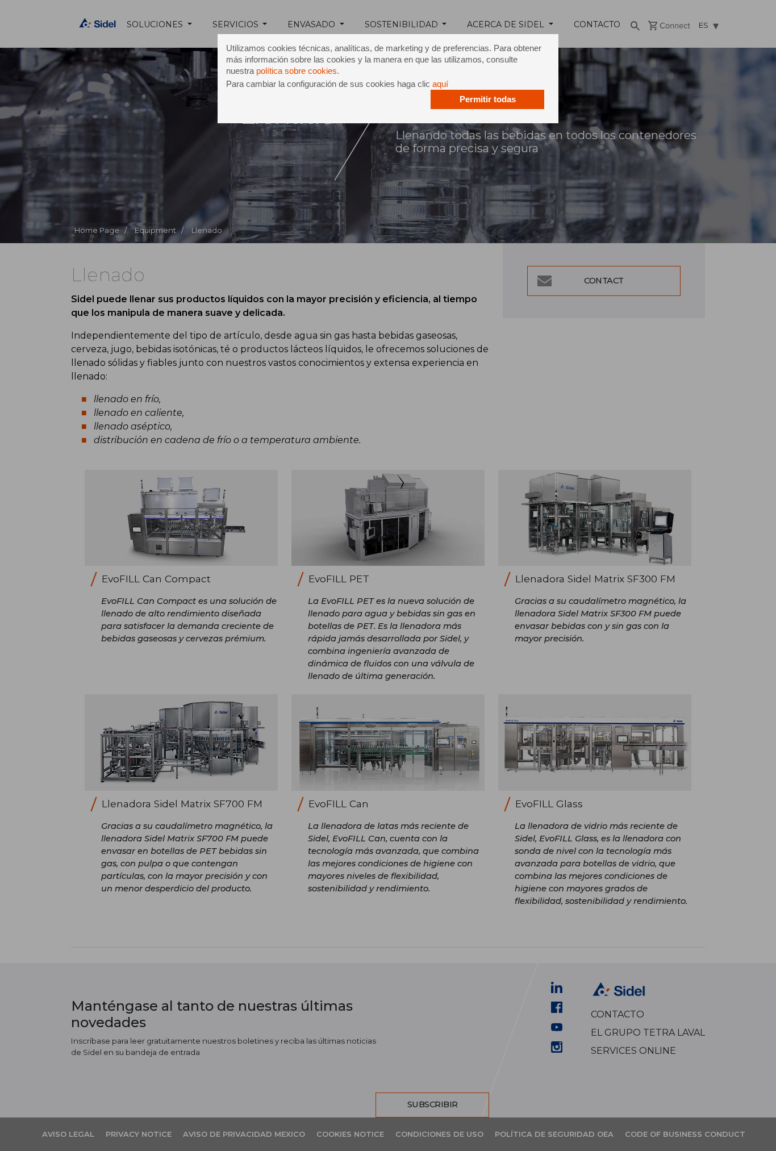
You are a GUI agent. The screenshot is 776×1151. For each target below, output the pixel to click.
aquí (440, 84)
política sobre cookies (296, 71)
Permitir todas (488, 99)
